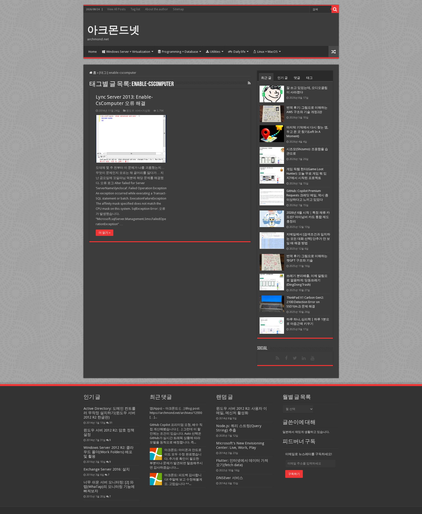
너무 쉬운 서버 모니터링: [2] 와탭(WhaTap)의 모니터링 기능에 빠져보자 (109, 486)
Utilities (215, 51)
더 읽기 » (104, 232)
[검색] (335, 9)
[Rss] (277, 358)
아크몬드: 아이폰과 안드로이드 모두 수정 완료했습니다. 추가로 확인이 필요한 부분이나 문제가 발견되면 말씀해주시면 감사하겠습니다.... (176, 458)
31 (110, 422)
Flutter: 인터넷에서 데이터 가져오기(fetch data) (242, 462)
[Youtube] (312, 358)
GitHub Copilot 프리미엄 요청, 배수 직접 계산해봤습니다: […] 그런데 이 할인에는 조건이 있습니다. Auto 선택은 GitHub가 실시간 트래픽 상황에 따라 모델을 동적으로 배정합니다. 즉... (176, 433)
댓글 (297, 78)
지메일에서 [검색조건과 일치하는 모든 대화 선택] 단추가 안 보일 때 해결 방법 (308, 238)
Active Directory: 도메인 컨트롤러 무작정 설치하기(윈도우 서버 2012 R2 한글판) (110, 413)
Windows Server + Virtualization (128, 51)
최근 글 (266, 78)
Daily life (239, 51)
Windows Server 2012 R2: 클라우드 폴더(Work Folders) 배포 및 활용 (109, 452)
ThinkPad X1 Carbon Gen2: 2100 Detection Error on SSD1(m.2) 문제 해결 (305, 302)
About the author (156, 9)
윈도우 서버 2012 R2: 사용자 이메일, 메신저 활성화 (241, 410)
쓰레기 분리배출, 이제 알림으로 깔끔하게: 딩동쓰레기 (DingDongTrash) (306, 280)
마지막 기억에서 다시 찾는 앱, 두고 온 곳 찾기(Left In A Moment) (307, 132)
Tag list (135, 9)
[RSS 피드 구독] (249, 83)
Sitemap (178, 9)
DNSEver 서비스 (229, 478)
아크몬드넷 (113, 30)
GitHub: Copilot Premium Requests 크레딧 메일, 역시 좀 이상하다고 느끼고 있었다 (307, 195)
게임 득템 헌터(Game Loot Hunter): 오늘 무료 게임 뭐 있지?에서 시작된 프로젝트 (306, 173)
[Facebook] (286, 358)
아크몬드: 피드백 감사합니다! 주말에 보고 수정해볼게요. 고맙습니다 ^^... (183, 479)
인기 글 (282, 78)
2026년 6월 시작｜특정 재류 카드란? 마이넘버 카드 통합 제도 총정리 (308, 217)
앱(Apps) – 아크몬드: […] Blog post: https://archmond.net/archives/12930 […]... (176, 413)
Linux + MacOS (267, 51)
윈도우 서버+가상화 (138, 110)
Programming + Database (180, 51)
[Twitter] (295, 358)
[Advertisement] (246, 29)
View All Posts (116, 9)
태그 (309, 78)
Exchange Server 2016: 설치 (107, 469)
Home (92, 51)
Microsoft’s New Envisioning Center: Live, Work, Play (240, 445)
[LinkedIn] (304, 358)
